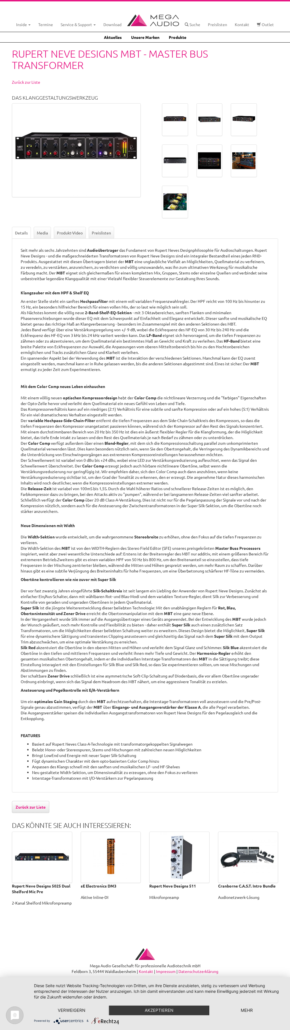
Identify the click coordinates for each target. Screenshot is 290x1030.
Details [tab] (21, 232)
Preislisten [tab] (101, 232)
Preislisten (217, 24)
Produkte (177, 37)
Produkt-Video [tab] (70, 232)
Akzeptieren (159, 1010)
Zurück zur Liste (26, 82)
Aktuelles (113, 37)
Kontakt (242, 24)
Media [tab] (42, 232)
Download (112, 24)
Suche (194, 24)
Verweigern (71, 1010)
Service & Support (77, 24)
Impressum (166, 971)
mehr (247, 1010)
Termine (45, 24)
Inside (22, 24)
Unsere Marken (145, 37)
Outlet (267, 24)
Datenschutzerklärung (198, 971)
